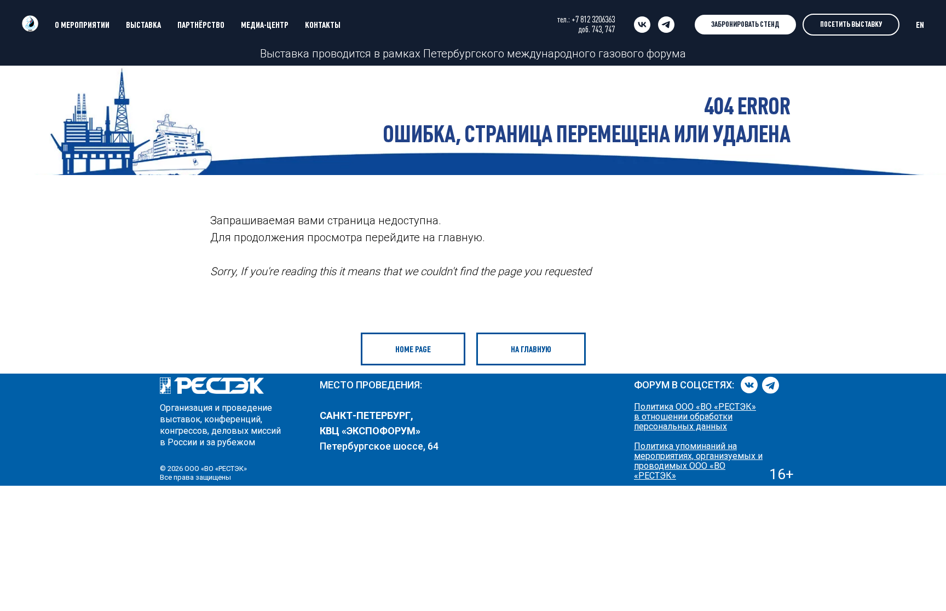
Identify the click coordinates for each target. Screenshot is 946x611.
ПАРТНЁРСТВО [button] (200, 25)
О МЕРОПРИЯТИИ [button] (82, 25)
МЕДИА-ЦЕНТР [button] (265, 25)
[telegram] (666, 24)
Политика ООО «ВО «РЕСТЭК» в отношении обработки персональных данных (695, 416)
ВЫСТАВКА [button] (143, 25)
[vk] (642, 24)
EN (920, 25)
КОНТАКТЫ (323, 25)
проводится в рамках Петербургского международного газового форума (497, 53)
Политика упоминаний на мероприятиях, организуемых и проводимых (698, 456)
